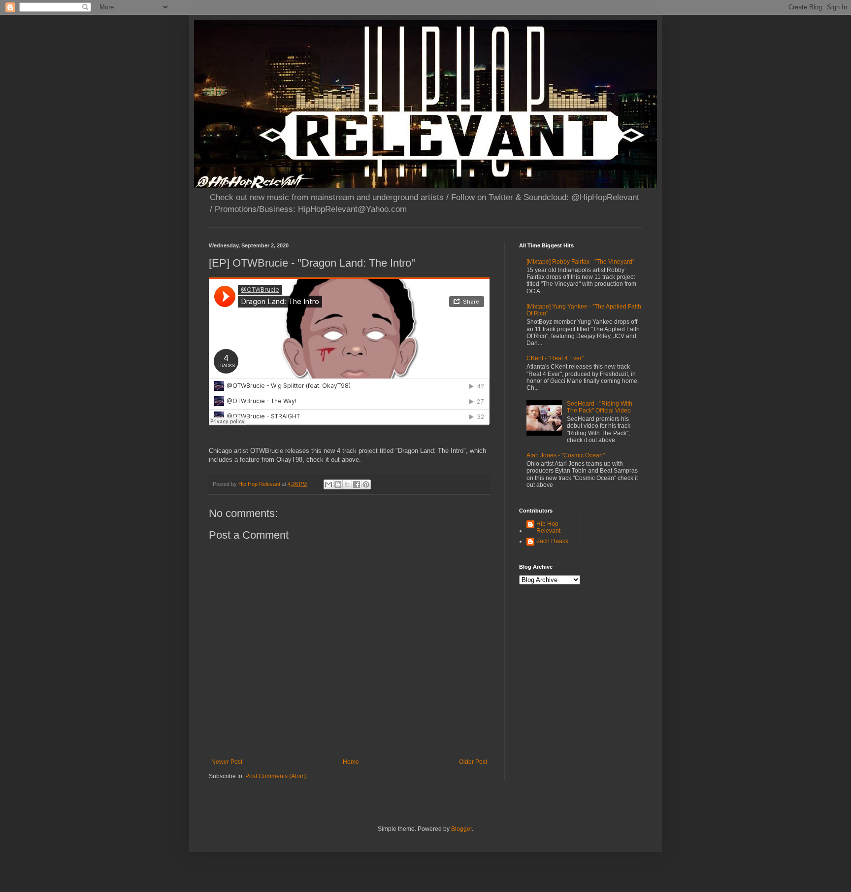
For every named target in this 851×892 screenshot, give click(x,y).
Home (351, 761)
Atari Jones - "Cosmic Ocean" (565, 455)
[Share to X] (347, 484)
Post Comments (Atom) (276, 776)
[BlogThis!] (338, 484)
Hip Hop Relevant (548, 527)
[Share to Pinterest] (366, 484)
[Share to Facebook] (356, 484)
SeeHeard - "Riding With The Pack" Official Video (599, 407)
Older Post (473, 761)
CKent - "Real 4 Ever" (555, 358)
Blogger (461, 828)
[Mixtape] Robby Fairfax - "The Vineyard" (580, 261)
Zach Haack (552, 541)
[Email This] (328, 484)
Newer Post (226, 761)
